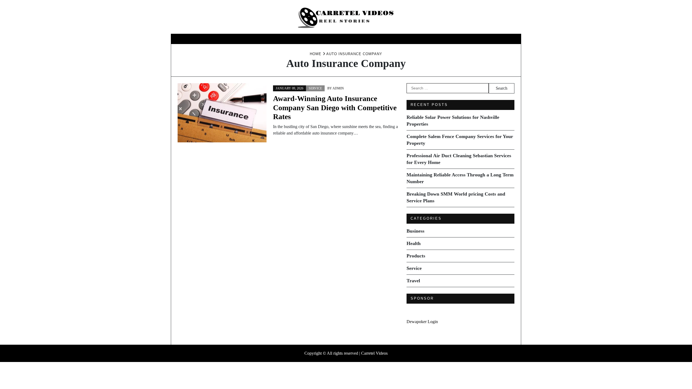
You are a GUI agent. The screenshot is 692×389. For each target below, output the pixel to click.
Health (319, 38)
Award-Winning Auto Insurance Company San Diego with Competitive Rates (335, 107)
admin (338, 88)
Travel (402, 38)
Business (291, 38)
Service (376, 38)
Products (347, 38)
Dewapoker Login (422, 321)
